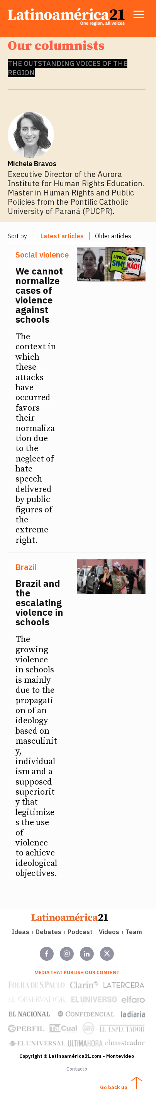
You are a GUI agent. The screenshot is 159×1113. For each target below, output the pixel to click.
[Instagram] (67, 954)
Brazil (26, 567)
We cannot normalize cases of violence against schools (39, 295)
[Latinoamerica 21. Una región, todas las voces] (69, 917)
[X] (107, 954)
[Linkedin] (87, 954)
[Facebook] (47, 954)
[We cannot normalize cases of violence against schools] (111, 264)
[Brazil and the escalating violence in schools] (111, 576)
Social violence (42, 255)
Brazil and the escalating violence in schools (39, 602)
